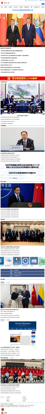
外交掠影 (8, 319)
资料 (31, 7)
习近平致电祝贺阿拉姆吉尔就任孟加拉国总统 (9, 57)
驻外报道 (3, 279)
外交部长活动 (4, 82)
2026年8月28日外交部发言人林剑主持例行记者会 (10, 209)
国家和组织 (26, 7)
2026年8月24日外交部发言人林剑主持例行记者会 (10, 216)
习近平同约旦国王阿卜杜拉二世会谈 (7, 60)
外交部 (5, 7)
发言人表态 (3, 181)
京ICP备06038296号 (15, 406)
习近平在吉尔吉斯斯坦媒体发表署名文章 (8, 53)
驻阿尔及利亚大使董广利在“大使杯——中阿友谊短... (10, 349)
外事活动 (2, 282)
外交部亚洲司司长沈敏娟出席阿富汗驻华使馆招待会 (10, 254)
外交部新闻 (3, 125)
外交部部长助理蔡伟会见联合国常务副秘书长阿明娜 (10, 161)
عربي (38, 0)
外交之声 (2, 319)
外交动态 (16, 7)
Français (29, 0)
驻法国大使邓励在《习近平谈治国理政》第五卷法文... (10, 351)
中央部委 (8, 397)
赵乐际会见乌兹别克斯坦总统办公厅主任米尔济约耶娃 (10, 67)
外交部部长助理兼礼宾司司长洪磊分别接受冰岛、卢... (10, 157)
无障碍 (41, 0)
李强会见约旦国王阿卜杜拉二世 (6, 65)
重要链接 (8, 400)
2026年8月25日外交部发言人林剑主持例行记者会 (10, 214)
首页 (2, 7)
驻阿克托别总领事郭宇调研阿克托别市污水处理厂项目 (10, 390)
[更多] (43, 74)
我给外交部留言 (18, 273)
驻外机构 (21, 7)
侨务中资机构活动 (4, 357)
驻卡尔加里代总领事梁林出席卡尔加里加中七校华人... (10, 386)
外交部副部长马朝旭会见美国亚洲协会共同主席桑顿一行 (11, 159)
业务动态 (3, 219)
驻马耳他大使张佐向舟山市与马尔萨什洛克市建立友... (10, 315)
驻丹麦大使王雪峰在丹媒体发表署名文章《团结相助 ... (10, 355)
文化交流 (12, 357)
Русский (35, 0)
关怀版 (43, 0)
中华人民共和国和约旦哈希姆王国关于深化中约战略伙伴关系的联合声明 (14, 62)
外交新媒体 (24, 398)
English (26, 0)
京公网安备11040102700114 (25, 406)
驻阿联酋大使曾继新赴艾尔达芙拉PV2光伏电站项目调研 (11, 392)
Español (32, 0)
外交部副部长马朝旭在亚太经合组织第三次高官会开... (10, 155)
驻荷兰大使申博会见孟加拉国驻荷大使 (8, 311)
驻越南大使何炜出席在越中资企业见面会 (8, 388)
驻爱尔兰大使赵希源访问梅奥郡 (6, 313)
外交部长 (10, 7)
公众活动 (8, 282)
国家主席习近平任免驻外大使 (6, 48)
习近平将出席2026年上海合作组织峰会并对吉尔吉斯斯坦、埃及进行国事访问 (22, 10)
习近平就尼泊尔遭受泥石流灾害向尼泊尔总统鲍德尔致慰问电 (12, 50)
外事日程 (15, 178)
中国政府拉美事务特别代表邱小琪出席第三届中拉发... (10, 250)
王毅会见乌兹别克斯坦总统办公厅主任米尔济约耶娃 (10, 119)
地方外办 (8, 398)
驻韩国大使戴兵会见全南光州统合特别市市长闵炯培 (10, 317)
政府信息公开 (37, 7)
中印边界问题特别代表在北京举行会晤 (8, 72)
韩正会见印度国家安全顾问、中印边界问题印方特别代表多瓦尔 (12, 69)
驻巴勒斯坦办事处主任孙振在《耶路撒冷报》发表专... (10, 353)
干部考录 (24, 400)
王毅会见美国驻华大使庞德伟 (22, 115)
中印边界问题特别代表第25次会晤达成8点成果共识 (10, 117)
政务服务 (16, 270)
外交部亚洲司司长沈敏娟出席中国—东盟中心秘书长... (10, 252)
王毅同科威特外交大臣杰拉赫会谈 (7, 123)
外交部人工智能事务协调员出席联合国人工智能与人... (10, 248)
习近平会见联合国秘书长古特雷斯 (8, 46)
